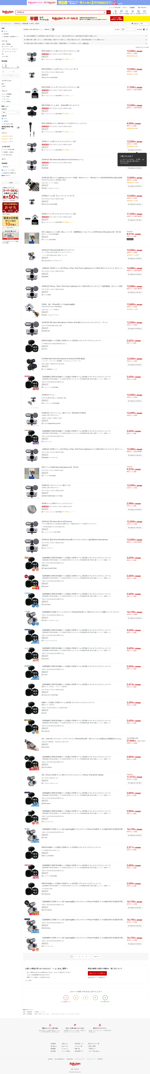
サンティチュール (48, 821)
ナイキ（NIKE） (6, 96)
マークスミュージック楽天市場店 (52, 59)
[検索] (109, 12)
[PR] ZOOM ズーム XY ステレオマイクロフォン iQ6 (60, 87)
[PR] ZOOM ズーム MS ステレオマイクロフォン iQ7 (60, 51)
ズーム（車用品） (6, 101)
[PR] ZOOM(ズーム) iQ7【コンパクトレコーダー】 (60, 69)
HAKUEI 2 (46, 658)
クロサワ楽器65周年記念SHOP (52, 423)
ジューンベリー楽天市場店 (50, 387)
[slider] (1, 68)
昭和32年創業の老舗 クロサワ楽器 (52, 496)
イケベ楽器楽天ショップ (50, 369)
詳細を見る (86, 43)
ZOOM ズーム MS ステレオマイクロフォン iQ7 (59, 141)
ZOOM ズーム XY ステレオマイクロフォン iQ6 (59, 214)
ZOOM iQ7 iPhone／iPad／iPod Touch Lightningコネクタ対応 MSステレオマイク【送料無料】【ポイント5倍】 (82, 286)
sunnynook (46, 731)
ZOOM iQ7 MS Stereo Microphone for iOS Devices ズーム (62, 159)
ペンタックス (5, 99)
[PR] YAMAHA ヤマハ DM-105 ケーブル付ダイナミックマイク (64, 123)
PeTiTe (45, 349)
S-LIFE (45, 674)
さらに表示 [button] (5, 56)
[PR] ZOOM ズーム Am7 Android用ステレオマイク (60, 105)
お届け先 (4, 109)
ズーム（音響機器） (7, 94)
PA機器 (36, 1012)
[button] (143, 7)
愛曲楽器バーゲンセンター (50, 457)
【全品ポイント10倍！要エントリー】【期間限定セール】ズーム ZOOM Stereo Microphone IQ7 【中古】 (83, 232)
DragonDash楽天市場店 (50, 568)
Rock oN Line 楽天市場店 (50, 77)
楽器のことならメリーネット (51, 188)
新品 (3, 84)
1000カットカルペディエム (51, 620)
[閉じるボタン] (146, 36)
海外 (7, 106)
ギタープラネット (48, 548)
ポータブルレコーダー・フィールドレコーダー (66, 1014)
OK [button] (143, 159)
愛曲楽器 (45, 276)
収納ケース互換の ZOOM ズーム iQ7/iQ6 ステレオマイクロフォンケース (68, 702)
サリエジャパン (47, 441)
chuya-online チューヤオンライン (52, 260)
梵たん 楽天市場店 (48, 855)
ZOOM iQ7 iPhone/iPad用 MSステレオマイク (58, 250)
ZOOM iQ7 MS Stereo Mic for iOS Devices (57, 521)
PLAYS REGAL (47, 767)
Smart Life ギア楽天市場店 (50, 695)
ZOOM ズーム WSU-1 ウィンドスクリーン (57, 503)
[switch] (18, 127)
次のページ (97, 956)
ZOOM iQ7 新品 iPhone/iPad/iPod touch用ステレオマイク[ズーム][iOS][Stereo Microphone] (75, 539)
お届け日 (4, 116)
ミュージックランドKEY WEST (52, 532)
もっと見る (28, 980)
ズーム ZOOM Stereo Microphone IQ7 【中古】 (62, 467)
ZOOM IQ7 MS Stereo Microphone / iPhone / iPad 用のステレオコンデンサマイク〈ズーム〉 (75, 322)
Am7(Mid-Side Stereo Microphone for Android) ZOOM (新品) (63, 358)
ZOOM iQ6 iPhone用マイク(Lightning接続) (58, 304)
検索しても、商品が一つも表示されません (38, 977)
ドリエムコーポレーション (50, 783)
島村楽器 (45, 168)
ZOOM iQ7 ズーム (48, 395)
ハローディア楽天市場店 (50, 876)
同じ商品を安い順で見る (135, 150)
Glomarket (46, 747)
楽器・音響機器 (27, 1012)
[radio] (2, 31)
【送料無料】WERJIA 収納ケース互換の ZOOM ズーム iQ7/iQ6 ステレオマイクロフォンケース (76, 377)
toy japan (46, 586)
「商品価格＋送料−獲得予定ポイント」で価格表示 (36, 29)
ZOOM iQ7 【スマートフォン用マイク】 (56, 485)
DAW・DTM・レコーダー (42, 1014)
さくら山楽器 (47, 294)
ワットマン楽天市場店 (49, 239)
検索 (11, 75)
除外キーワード (6, 175)
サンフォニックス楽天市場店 (51, 403)
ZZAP (45, 713)
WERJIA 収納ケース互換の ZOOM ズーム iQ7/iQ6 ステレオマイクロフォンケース (71, 340)
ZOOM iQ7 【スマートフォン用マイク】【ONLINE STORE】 (64, 413)
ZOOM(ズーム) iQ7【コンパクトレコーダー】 (58, 196)
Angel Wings (47, 604)
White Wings (46, 803)
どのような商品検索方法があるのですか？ (38, 975)
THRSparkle (46, 894)
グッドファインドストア (50, 640)
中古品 (3, 86)
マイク (43, 1012)
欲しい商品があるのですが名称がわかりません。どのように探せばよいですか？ (49, 972)
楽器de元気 (46, 331)
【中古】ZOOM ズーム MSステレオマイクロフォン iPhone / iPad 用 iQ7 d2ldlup (74, 775)
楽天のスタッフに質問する (97, 973)
